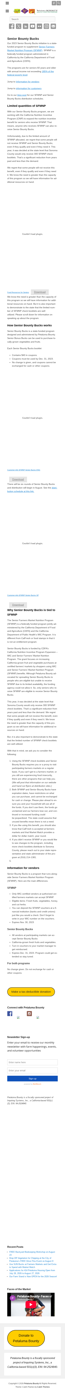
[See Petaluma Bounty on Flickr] (39, 1018)
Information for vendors (27, 81)
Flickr (39, 26)
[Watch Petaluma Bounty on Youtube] (19, 1018)
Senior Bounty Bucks (23, 38)
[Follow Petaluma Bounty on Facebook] (9, 1013)
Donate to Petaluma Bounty (26, 1338)
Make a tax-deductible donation (31, 991)
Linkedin (25, 26)
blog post (22, 95)
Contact (53, 26)
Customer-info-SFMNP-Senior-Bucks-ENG (23, 470)
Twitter (18, 26)
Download (40, 292)
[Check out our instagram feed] (29, 1013)
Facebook (11, 26)
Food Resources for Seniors (18, 292)
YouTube (32, 26)
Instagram (46, 26)
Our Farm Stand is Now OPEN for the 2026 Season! (33, 1276)
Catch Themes (43, 1387)
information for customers (28, 88)
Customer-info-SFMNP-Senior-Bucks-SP (23, 595)
